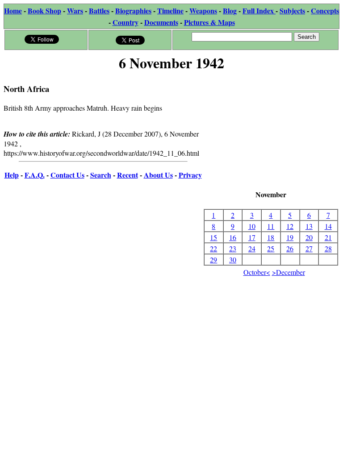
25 (270, 248)
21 (328, 237)
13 (309, 226)
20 (309, 237)
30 (232, 259)
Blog (230, 10)
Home (13, 10)
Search (100, 175)
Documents (161, 22)
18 (270, 237)
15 (213, 237)
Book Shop (44, 10)
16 (232, 237)
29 (213, 259)
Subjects (292, 10)
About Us (158, 175)
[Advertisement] (271, 131)
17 (251, 237)
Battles (99, 10)
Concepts (325, 10)
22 (213, 248)
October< (256, 272)
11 (270, 226)
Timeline (170, 10)
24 (251, 248)
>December (288, 272)
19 (289, 237)
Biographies (133, 10)
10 (251, 226)
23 (232, 248)
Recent (127, 175)
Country (125, 22)
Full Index (259, 10)
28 (328, 248)
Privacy (190, 175)
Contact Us (67, 175)
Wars (75, 10)
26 (289, 248)
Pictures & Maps (209, 22)
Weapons (203, 10)
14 (328, 226)
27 (309, 248)
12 (289, 226)
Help (11, 175)
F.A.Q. (35, 175)
